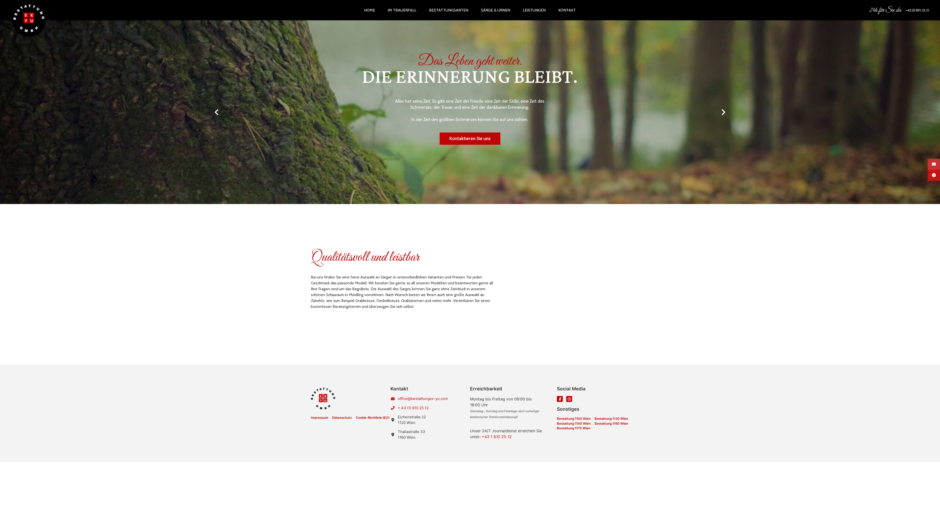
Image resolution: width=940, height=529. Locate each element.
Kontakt (567, 10)
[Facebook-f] (560, 399)
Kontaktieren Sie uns (470, 138)
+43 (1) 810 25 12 (917, 10)
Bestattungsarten (448, 10)
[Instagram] (569, 399)
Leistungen (534, 10)
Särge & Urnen (495, 10)
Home (369, 10)
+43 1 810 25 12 (497, 436)
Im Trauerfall (402, 10)
